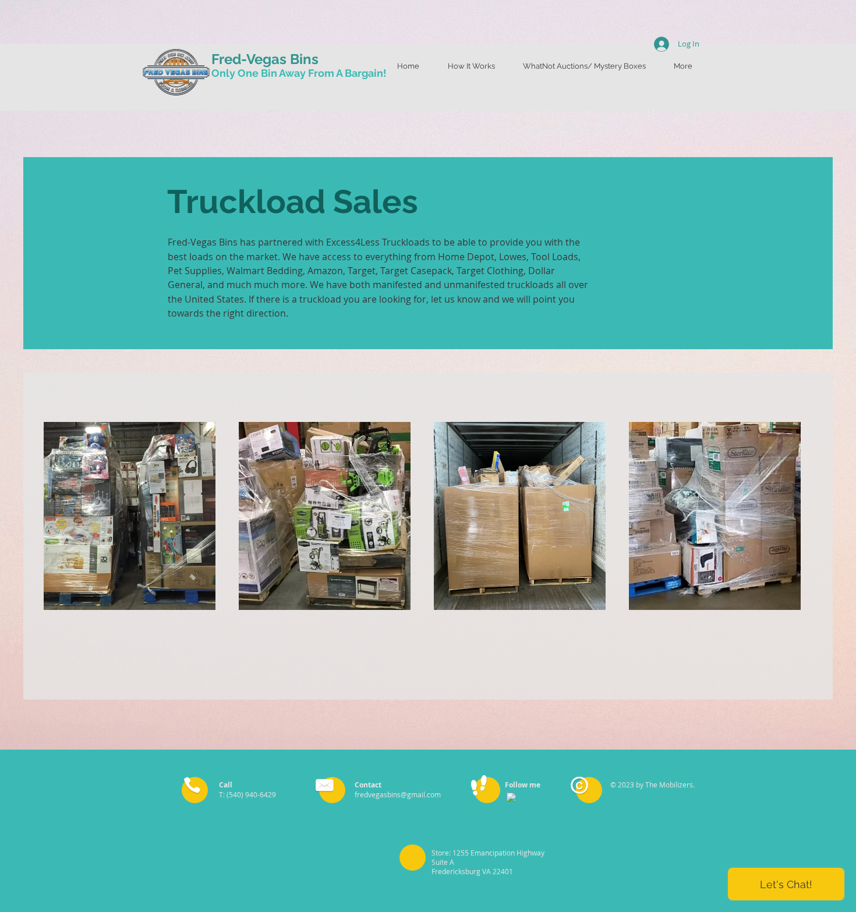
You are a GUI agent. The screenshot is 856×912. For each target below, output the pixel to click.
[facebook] (511, 797)
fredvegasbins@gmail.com (398, 794)
